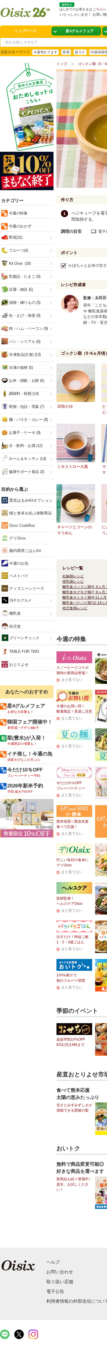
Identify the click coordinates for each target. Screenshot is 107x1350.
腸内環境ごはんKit (24, 550)
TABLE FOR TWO (23, 651)
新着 (66, 52)
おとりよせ (18, 664)
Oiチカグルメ (20, 600)
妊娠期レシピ (73, 576)
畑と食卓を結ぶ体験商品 (30, 513)
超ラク (80, 52)
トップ (61, 64)
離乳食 (14, 613)
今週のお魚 (18, 563)
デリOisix (17, 538)
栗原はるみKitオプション (30, 500)
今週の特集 (18, 213)
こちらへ (99, 9)
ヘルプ (53, 1262)
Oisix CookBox (21, 525)
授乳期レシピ (73, 581)
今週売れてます (45, 52)
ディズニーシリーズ (26, 588)
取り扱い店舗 (59, 1281)
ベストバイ (18, 576)
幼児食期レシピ (74, 608)
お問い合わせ (59, 1271)
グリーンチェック (24, 638)
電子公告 (55, 1291)
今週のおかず (19, 226)
